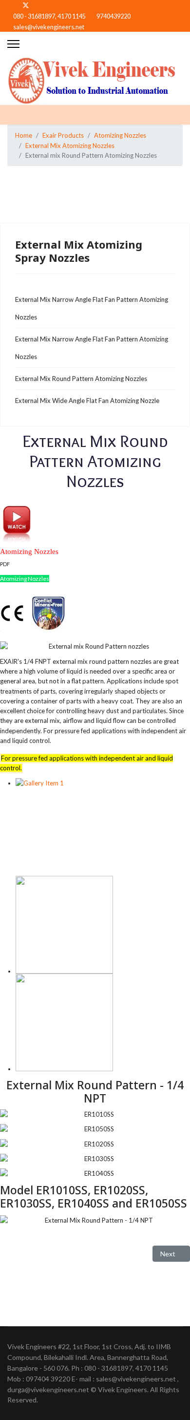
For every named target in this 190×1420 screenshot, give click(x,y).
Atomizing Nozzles (24, 578)
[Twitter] (25, 5)
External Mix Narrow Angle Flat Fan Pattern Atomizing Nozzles (91, 308)
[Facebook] (10, 5)
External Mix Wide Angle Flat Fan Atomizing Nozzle (87, 400)
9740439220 (113, 16)
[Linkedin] (41, 5)
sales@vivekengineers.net (48, 27)
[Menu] (13, 44)
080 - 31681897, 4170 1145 (49, 16)
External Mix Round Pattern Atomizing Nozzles (81, 378)
